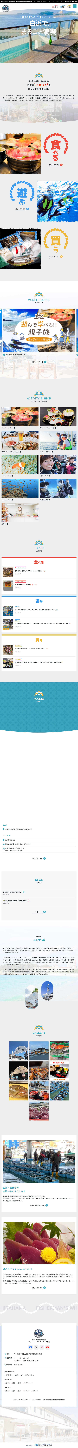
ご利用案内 (8, 1375)
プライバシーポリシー (20, 1399)
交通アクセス (29, 1375)
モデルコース (28, 1383)
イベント (27, 1391)
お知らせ (35, 1391)
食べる (7, 1383)
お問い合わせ (36, 1399)
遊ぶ (13, 1383)
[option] (39, 36)
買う (19, 1383)
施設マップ (18, 1375)
